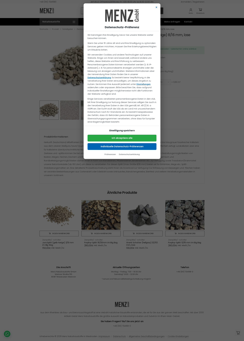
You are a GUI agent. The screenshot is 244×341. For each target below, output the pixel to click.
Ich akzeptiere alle (122, 138)
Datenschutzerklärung (99, 77)
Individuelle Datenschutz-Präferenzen (122, 146)
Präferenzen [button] (110, 154)
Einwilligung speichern (122, 130)
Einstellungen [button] (144, 84)
